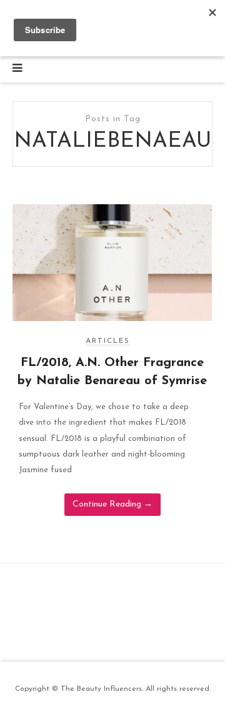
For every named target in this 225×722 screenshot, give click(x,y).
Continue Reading (112, 504)
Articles (108, 341)
